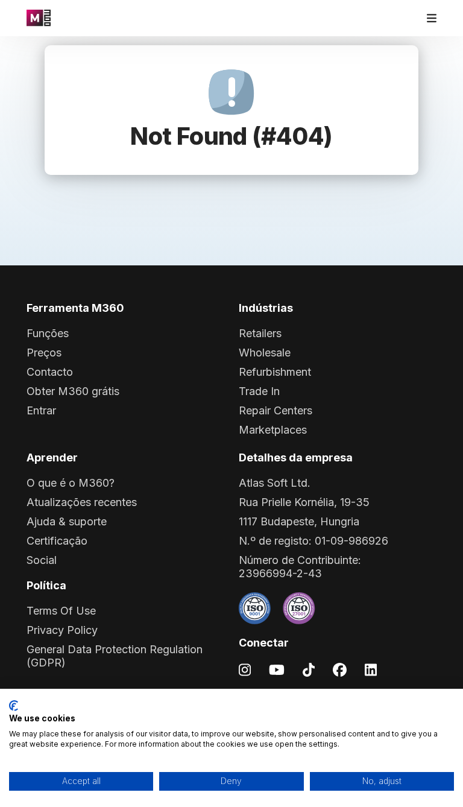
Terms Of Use (61, 610)
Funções (48, 333)
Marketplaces (273, 429)
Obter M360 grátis (73, 391)
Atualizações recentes (82, 502)
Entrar (41, 410)
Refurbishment (275, 372)
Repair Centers (275, 410)
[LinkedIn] (371, 669)
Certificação (57, 540)
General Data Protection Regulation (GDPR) (115, 656)
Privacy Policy (62, 630)
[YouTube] (277, 669)
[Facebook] (340, 669)
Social (42, 560)
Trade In (259, 391)
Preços (44, 352)
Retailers (260, 333)
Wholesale (265, 352)
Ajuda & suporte (67, 521)
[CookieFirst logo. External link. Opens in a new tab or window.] (13, 705)
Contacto (50, 372)
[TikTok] (309, 669)
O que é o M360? (71, 482)
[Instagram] (245, 669)
